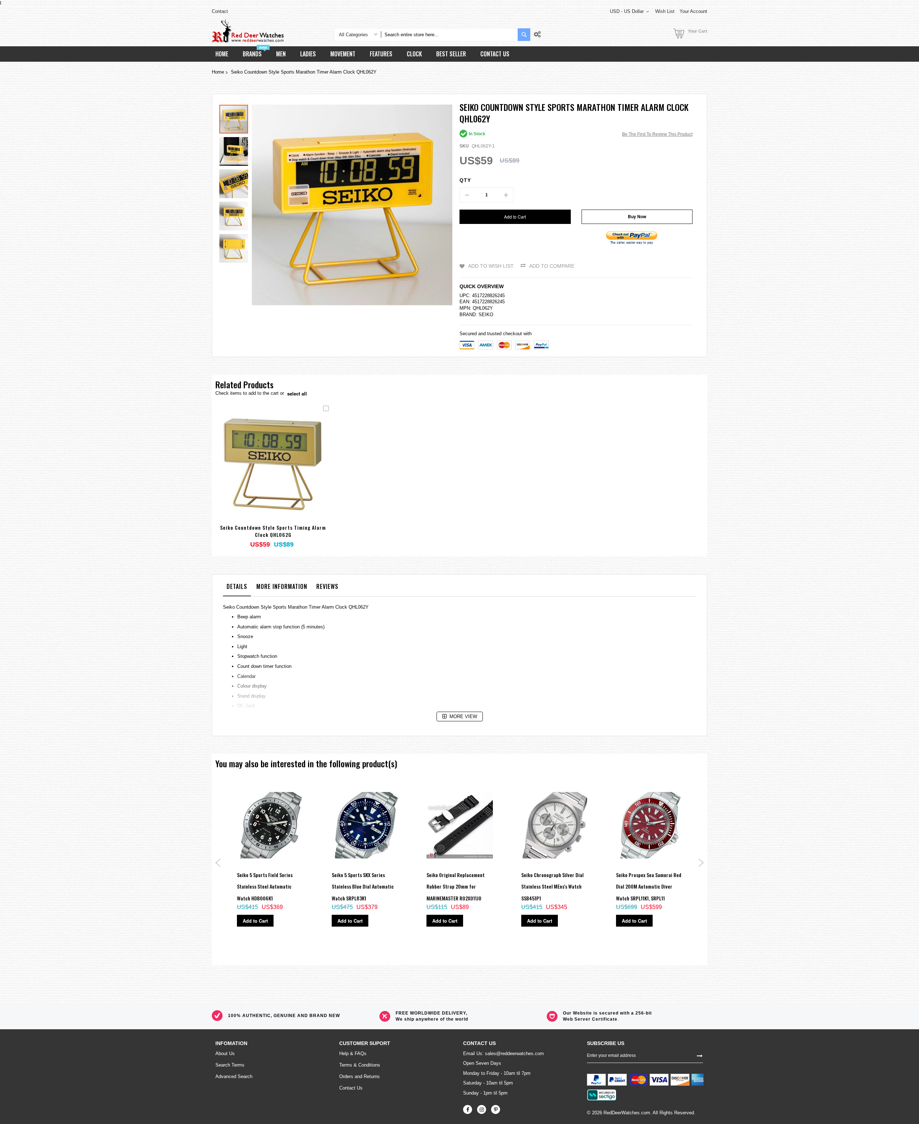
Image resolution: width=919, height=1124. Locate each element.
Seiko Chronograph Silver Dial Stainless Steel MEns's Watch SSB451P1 (552, 886)
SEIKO (486, 314)
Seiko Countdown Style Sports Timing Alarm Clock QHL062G (273, 531)
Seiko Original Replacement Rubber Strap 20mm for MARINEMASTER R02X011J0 (455, 886)
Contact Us (351, 1088)
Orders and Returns (359, 1076)
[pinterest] (495, 1109)
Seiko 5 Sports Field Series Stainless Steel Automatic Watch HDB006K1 (265, 886)
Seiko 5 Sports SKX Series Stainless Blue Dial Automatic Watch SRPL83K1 (363, 886)
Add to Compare (551, 266)
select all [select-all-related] (297, 393)
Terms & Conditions (359, 1065)
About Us (225, 1053)
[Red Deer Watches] (248, 31)
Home (218, 72)
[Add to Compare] (290, 471)
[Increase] (506, 195)
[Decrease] (467, 195)
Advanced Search (233, 1076)
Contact (220, 11)
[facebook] (467, 1109)
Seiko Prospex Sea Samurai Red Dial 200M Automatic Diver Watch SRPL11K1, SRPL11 (648, 886)
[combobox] (449, 34)
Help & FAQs (353, 1053)
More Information (281, 586)
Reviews (327, 586)
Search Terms (229, 1065)
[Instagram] (481, 1109)
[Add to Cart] (256, 471)
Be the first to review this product (657, 134)
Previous (218, 863)
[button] (235, 150)
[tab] (237, 588)
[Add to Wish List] (273, 471)
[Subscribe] (699, 1055)
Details (237, 586)
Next (701, 863)
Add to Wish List (491, 266)
